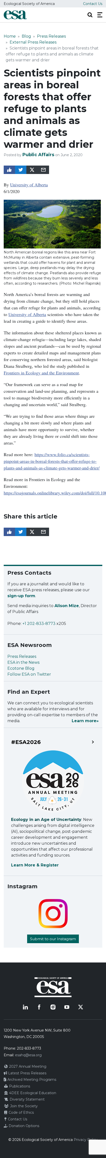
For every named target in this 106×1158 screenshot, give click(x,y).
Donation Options (23, 1126)
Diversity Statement (27, 1099)
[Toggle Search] (90, 14)
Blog (26, 36)
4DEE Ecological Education (32, 1093)
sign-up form (21, 595)
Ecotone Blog (21, 668)
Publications (19, 1086)
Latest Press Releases (26, 1073)
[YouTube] (67, 1007)
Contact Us (92, 3)
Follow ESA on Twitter (29, 674)
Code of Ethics (21, 1112)
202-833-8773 (29, 1048)
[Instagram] (53, 1007)
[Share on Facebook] (9, 170)
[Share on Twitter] (20, 170)
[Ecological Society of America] (15, 14)
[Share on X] (32, 170)
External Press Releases (33, 42)
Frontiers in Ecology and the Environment (41, 373)
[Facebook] (39, 1007)
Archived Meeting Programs (31, 1079)
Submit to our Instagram (53, 938)
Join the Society (23, 1106)
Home (10, 36)
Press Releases (51, 36)
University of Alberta (29, 185)
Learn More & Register (35, 865)
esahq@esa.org (28, 1055)
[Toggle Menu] (99, 14)
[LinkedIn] (25, 1007)
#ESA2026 (26, 742)
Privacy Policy (86, 1139)
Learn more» (85, 720)
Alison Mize (66, 605)
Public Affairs (38, 154)
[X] (81, 1007)
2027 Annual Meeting (27, 1066)
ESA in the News (23, 662)
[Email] (43, 170)
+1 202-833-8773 (38, 623)
